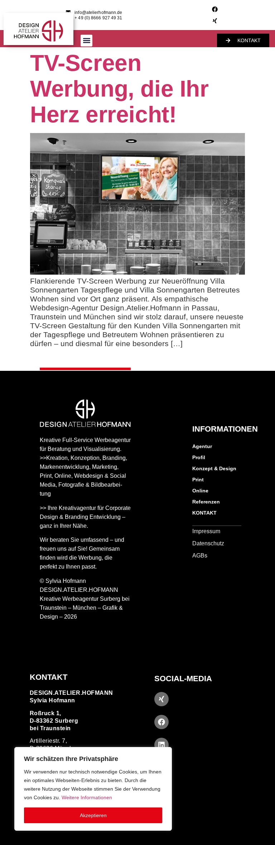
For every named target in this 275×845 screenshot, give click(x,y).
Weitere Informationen (87, 797)
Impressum (206, 531)
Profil (198, 457)
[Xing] (215, 20)
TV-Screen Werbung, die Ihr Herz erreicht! (119, 88)
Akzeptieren (93, 815)
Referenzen (206, 502)
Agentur (202, 446)
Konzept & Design (214, 468)
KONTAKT (204, 513)
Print (198, 479)
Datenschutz (208, 543)
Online (200, 490)
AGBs (199, 555)
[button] (86, 40)
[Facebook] (215, 9)
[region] (93, 789)
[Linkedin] (161, 745)
